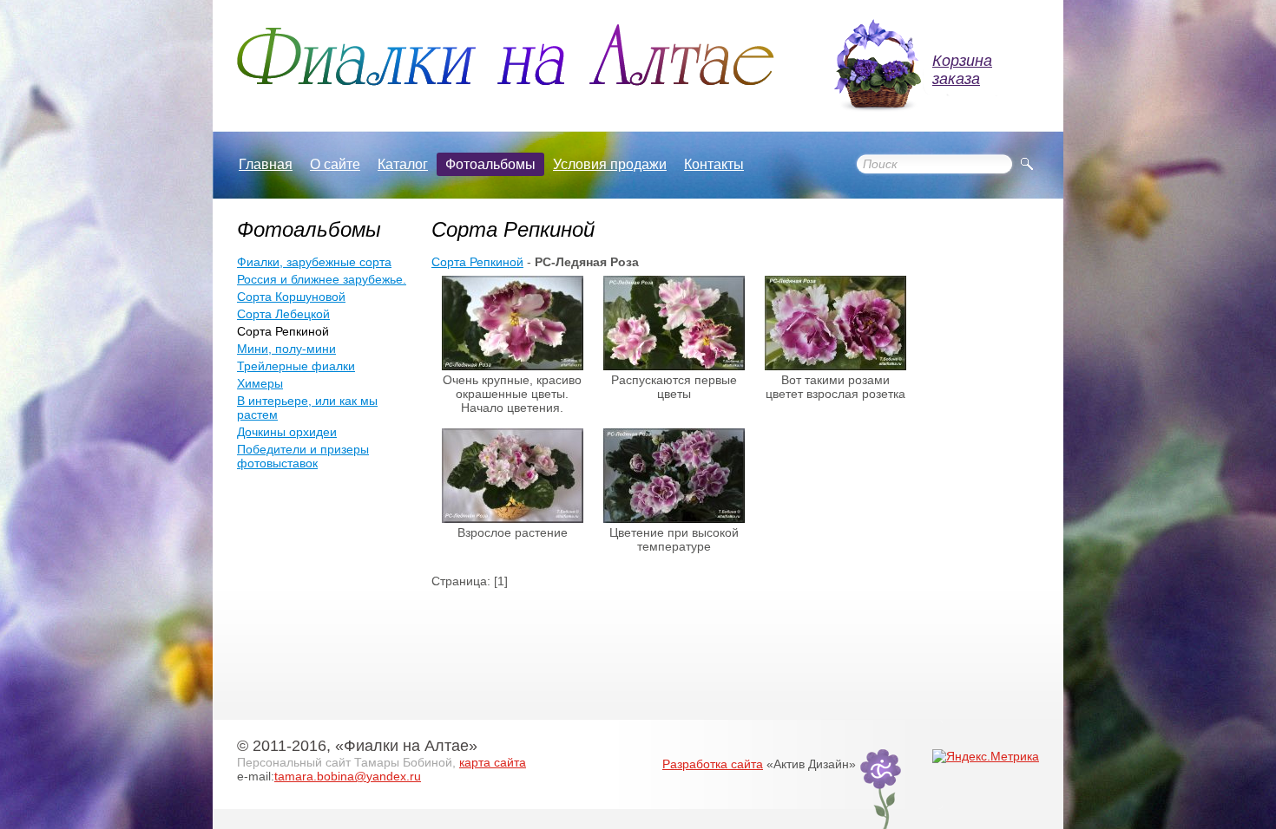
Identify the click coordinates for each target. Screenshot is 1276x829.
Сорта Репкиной (477, 262)
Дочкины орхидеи (287, 432)
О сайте (335, 164)
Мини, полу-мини (286, 349)
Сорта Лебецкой (283, 314)
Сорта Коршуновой (291, 297)
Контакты (714, 164)
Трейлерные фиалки (296, 366)
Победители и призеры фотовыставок (303, 456)
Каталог (403, 164)
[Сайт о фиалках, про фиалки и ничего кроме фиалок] (505, 55)
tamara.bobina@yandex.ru (347, 776)
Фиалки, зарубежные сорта (314, 262)
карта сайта (492, 762)
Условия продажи (610, 164)
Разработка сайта (712, 764)
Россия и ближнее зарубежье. (321, 279)
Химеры (260, 383)
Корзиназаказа (962, 70)
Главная (266, 164)
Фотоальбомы (490, 164)
